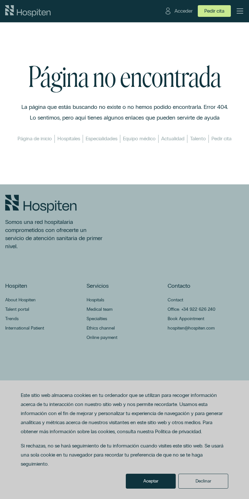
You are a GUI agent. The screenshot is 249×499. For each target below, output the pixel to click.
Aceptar (151, 481)
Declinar (203, 481)
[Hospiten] (28, 11)
